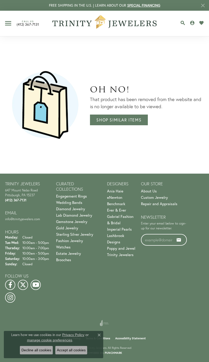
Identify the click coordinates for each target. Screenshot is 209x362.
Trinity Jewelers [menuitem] (120, 254)
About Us (149, 191)
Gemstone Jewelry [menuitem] (71, 221)
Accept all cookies (71, 350)
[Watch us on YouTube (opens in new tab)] (36, 285)
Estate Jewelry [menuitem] (68, 253)
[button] (183, 23)
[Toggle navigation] (8, 23)
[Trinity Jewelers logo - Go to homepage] (105, 23)
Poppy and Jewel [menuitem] (121, 248)
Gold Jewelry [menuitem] (67, 228)
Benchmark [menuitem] (116, 203)
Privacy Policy (73, 335)
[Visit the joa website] (104, 323)
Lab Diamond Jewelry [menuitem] (74, 215)
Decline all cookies (36, 350)
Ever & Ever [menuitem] (116, 210)
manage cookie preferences (49, 340)
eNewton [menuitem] (114, 197)
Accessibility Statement (130, 338)
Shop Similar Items (118, 119)
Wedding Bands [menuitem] (69, 202)
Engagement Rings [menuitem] (71, 196)
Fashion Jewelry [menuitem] (69, 240)
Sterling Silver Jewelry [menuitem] (74, 234)
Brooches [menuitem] (63, 259)
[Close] (203, 5)
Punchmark (113, 353)
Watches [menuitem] (63, 247)
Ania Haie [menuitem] (115, 191)
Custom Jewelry (154, 197)
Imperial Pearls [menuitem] (119, 229)
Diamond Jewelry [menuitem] (70, 208)
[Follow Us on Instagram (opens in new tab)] (10, 298)
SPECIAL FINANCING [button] (143, 5)
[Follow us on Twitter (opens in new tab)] (23, 285)
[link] (28, 23)
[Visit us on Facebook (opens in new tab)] (10, 285)
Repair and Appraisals (159, 203)
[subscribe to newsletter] (179, 239)
